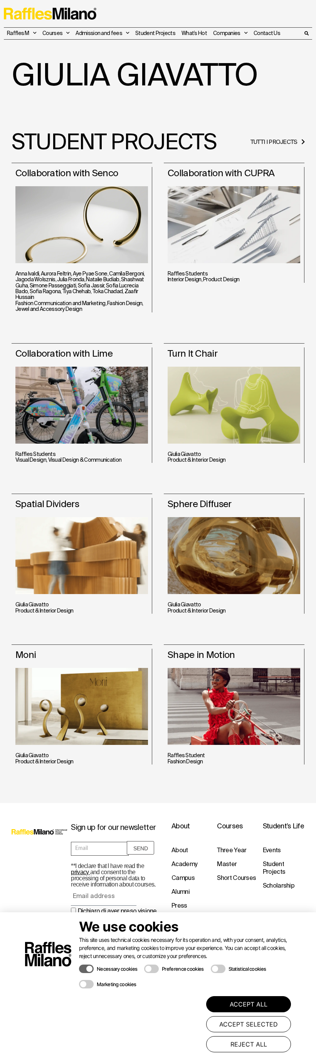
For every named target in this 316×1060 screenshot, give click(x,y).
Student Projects (155, 33)
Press (179, 905)
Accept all (248, 1004)
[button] (306, 33)
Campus (183, 877)
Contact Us (267, 33)
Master (227, 863)
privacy (80, 872)
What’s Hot (194, 33)
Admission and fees (99, 33)
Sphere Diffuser (200, 504)
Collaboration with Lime (64, 353)
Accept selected (248, 1024)
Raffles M (18, 33)
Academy (184, 863)
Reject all (248, 1044)
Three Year (231, 849)
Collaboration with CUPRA (221, 173)
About (179, 849)
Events (272, 849)
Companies (226, 33)
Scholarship (278, 885)
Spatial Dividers (47, 504)
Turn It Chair (192, 353)
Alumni (180, 891)
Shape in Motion (201, 654)
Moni (25, 654)
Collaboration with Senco (66, 173)
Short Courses (236, 877)
